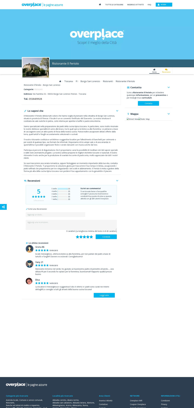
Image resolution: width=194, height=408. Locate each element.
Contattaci (103, 404)
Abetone (90, 402)
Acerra (68, 405)
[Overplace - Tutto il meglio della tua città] (99, 4)
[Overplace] (60, 81)
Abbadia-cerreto (59, 400)
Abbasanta (77, 405)
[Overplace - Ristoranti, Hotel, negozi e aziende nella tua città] (42, 4)
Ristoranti (38, 89)
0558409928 (35, 98)
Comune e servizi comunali (30, 400)
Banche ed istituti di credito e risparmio (22, 405)
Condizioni (165, 400)
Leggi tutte (104, 295)
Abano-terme (73, 400)
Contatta (148, 103)
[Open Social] (3, 207)
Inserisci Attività (105, 400)
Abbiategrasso (59, 405)
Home (154, 72)
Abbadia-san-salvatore (62, 402)
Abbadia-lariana (79, 402)
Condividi (106, 236)
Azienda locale (12, 400)
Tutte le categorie (114, 4)
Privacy (164, 404)
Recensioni (166, 72)
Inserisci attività (135, 4)
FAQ (149, 4)
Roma (85, 405)
